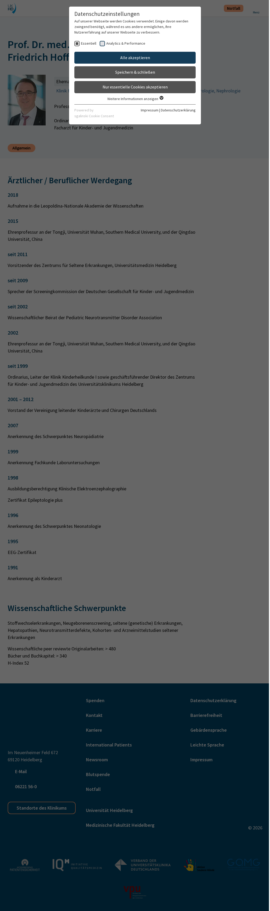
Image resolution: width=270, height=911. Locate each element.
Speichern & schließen (135, 72)
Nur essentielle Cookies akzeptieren (135, 87)
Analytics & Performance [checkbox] (125, 43)
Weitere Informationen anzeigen (133, 98)
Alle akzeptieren (135, 57)
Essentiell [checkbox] (88, 43)
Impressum (149, 110)
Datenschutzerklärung (178, 110)
